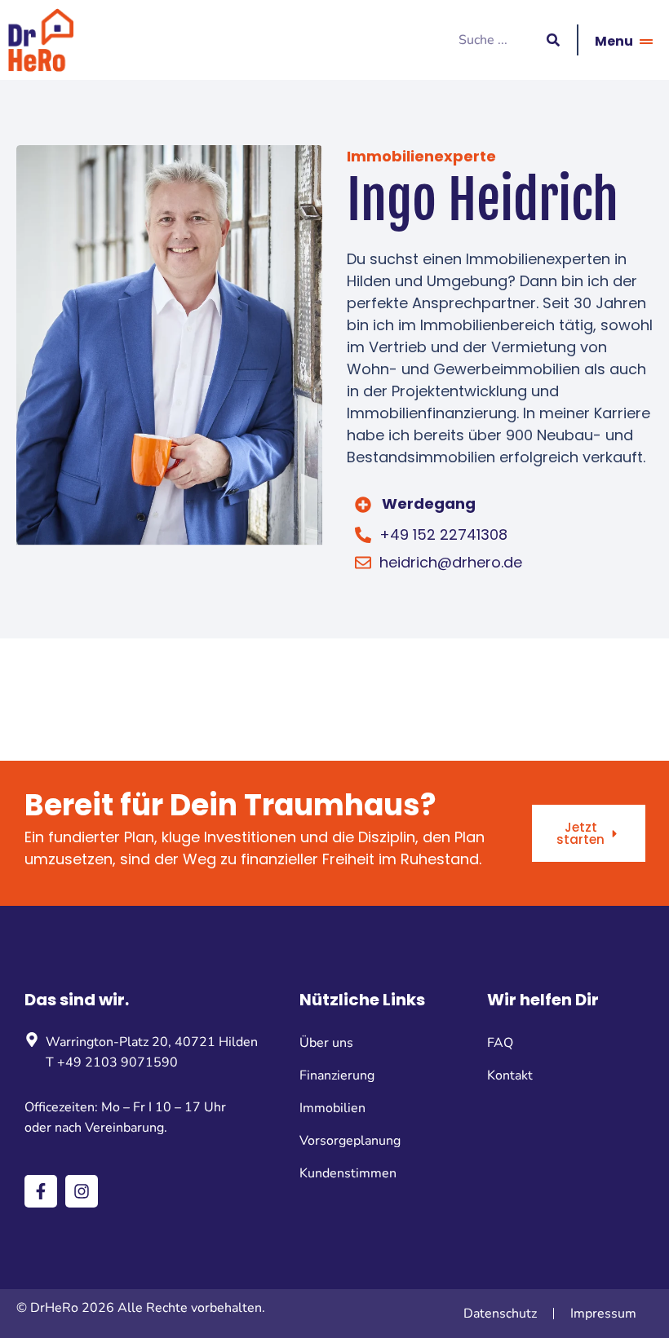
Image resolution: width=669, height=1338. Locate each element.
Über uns (326, 1043)
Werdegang (429, 503)
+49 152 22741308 (443, 534)
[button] (500, 503)
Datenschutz (500, 1314)
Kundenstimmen (348, 1173)
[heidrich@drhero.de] (363, 562)
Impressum (603, 1314)
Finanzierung (336, 1075)
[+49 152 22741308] (363, 535)
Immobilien (332, 1108)
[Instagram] (81, 1191)
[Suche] (553, 39)
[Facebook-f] (40, 1191)
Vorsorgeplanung (350, 1141)
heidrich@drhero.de (450, 562)
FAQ (500, 1043)
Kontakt (510, 1075)
